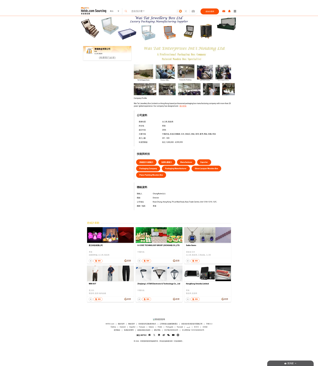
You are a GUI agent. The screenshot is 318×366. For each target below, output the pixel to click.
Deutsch (123, 327)
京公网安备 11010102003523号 (193, 330)
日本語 (205, 327)
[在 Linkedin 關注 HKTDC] (159, 335)
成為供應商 (209, 11)
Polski (160, 327)
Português (169, 327)
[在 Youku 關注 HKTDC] (178, 335)
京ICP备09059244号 (171, 330)
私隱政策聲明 (129, 330)
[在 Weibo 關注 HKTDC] (164, 335)
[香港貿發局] (159, 319)
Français (142, 327)
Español (132, 327)
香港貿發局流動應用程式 (147, 324)
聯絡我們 (131, 324)
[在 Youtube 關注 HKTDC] (173, 335)
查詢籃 (290, 363)
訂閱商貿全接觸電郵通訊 (169, 324)
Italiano (151, 327)
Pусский (180, 327)
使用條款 (117, 330)
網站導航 (157, 330)
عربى (188, 327)
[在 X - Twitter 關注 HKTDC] (154, 335)
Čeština (113, 327)
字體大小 (209, 324)
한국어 (196, 327)
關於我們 (121, 324)
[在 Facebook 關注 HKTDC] (149, 335)
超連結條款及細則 (143, 330)
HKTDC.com (110, 324)
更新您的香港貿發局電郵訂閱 (191, 324)
